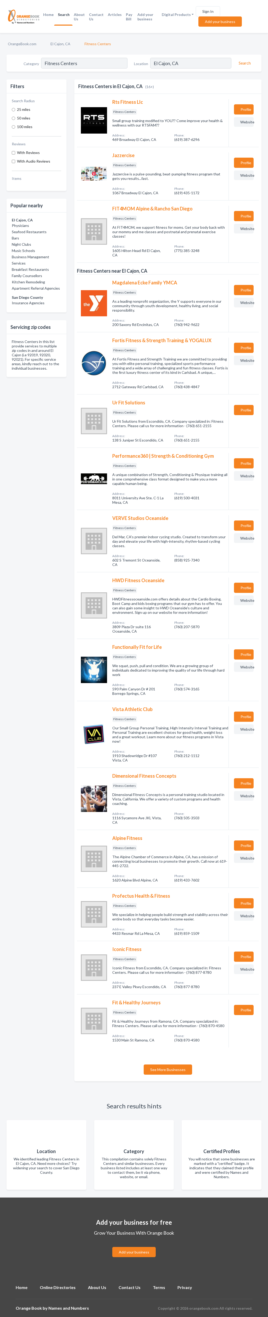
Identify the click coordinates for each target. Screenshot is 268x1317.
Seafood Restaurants (29, 232)
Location (141, 63)
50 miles (23, 118)
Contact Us (96, 16)
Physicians (20, 225)
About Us (79, 16)
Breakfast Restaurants (30, 269)
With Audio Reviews (33, 161)
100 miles (24, 126)
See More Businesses (168, 1069)
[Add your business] (134, 1245)
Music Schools (23, 250)
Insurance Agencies (28, 303)
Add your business (145, 16)
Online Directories (58, 1287)
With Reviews (28, 152)
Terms (159, 1287)
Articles (115, 14)
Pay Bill (129, 16)
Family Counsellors (27, 275)
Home (48, 14)
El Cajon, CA (60, 44)
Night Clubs (21, 244)
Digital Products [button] (176, 14)
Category (31, 63)
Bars (15, 238)
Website (247, 122)
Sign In (208, 11)
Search (64, 14)
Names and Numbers (68, 1307)
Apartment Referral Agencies (36, 288)
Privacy (184, 1287)
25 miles (23, 109)
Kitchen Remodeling (28, 282)
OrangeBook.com (22, 44)
